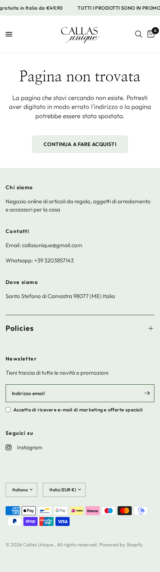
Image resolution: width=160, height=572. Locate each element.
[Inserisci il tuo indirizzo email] (147, 393)
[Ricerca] (138, 34)
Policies (20, 328)
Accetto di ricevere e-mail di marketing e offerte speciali (78, 410)
